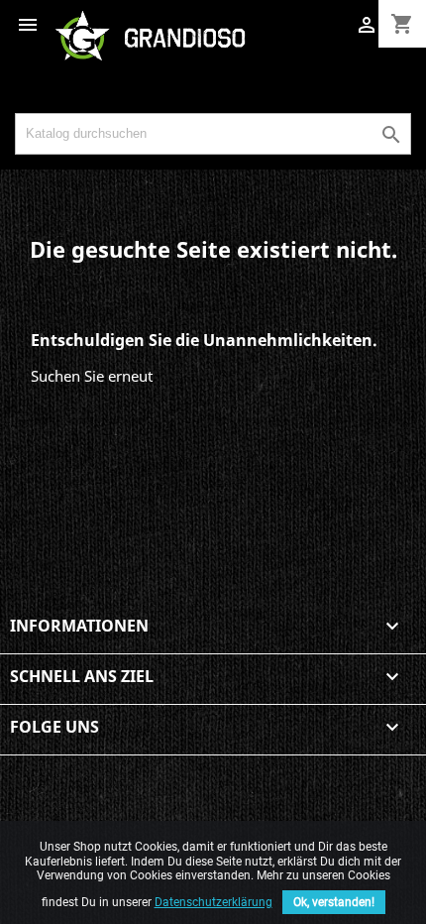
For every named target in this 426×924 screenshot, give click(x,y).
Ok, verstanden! (333, 902)
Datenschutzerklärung (213, 902)
